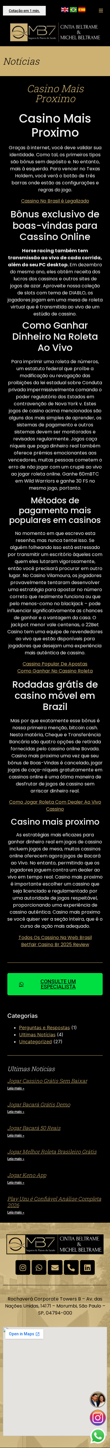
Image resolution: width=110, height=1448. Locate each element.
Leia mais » (15, 1088)
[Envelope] (55, 1267)
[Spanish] (81, 10)
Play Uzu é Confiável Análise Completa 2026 (54, 1202)
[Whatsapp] (39, 1267)
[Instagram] (23, 1267)
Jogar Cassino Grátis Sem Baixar (47, 1080)
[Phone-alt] (71, 1267)
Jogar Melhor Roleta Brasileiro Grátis (52, 1151)
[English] (64, 10)
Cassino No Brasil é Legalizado (55, 201)
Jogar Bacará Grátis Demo (38, 1104)
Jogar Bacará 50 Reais (33, 1127)
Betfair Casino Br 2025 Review (55, 944)
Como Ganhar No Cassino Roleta (55, 671)
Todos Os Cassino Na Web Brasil (55, 937)
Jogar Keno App (26, 1174)
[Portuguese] (73, 10)
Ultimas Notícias (37, 1034)
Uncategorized (35, 1041)
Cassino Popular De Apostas (55, 663)
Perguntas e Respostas (44, 1027)
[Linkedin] (87, 1267)
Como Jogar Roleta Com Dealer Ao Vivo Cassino (55, 805)
